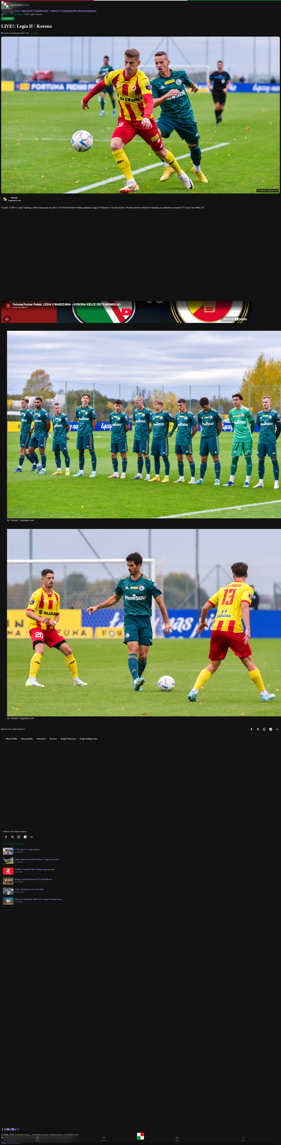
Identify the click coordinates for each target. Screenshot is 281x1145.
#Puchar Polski (11, 739)
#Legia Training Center (88, 739)
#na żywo (53, 739)
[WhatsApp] (264, 729)
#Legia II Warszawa (68, 739)
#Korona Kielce (27, 739)
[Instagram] (10, 1130)
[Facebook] (251, 729)
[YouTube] (7, 1130)
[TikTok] (15, 1130)
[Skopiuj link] (277, 729)
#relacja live (41, 739)
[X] (258, 729)
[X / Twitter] (5, 1130)
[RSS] (18, 1130)
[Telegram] (270, 729)
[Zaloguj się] (2, 16)
